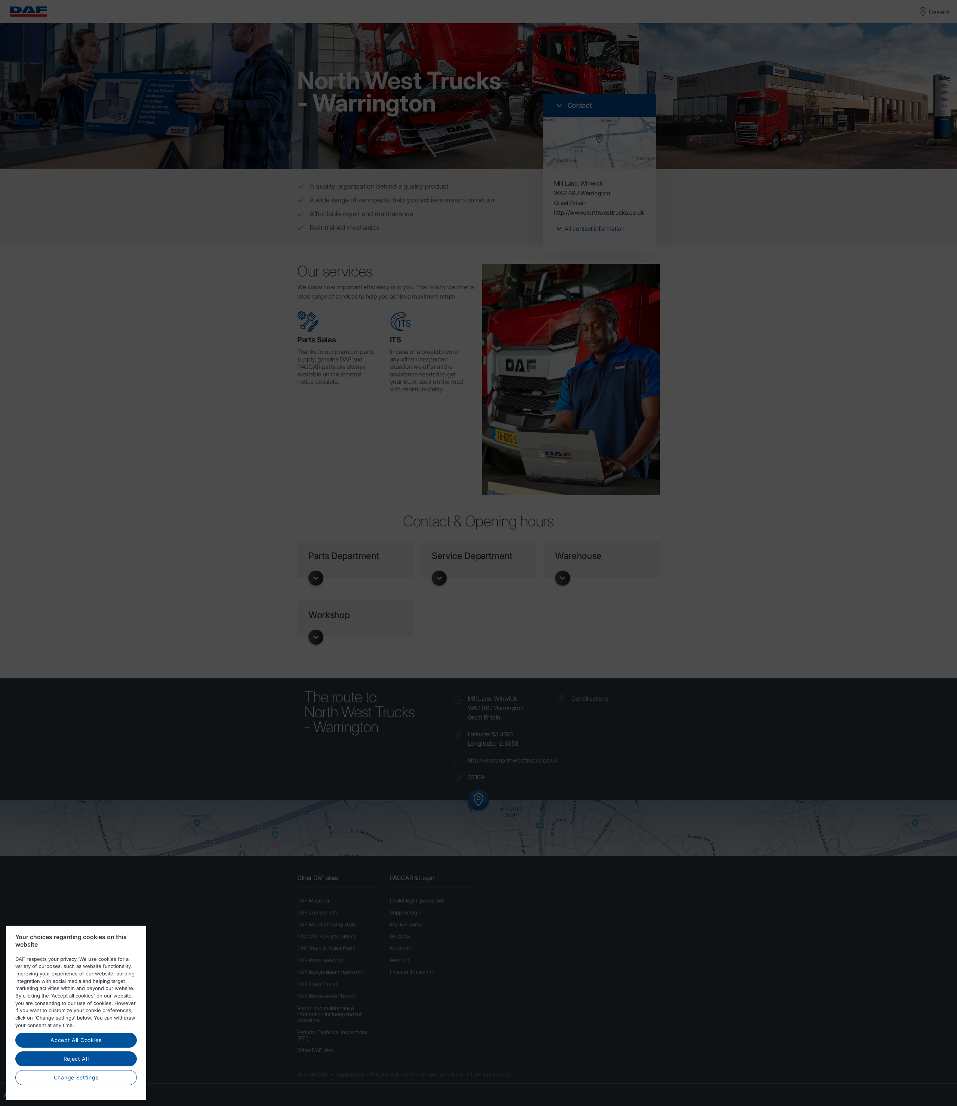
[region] (76, 1013)
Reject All (76, 1059)
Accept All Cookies (76, 1040)
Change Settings (76, 1077)
